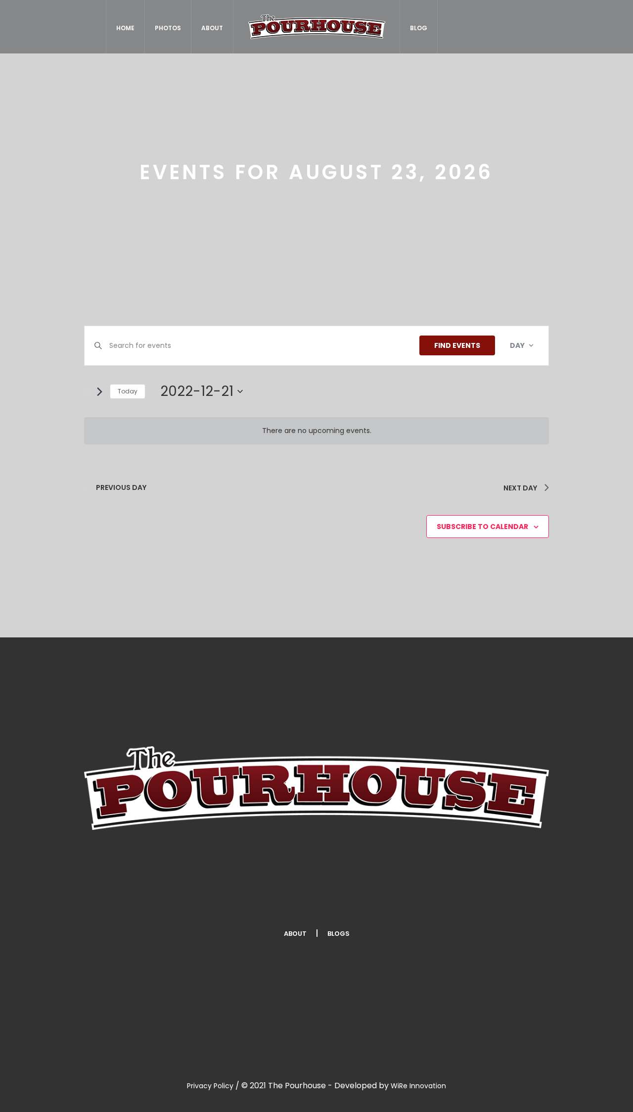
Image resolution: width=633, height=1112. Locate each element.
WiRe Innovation (418, 1086)
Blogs (338, 933)
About (295, 933)
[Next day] (99, 391)
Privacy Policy (210, 1086)
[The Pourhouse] (316, 788)
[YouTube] (404, 901)
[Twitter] (286, 901)
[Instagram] (345, 901)
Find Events (457, 345)
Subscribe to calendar (482, 527)
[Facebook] (227, 901)
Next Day (520, 488)
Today (127, 391)
